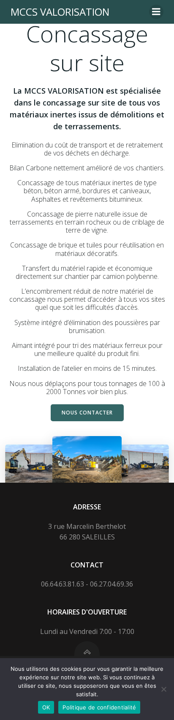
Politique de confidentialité (99, 707)
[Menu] (156, 12)
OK (46, 707)
